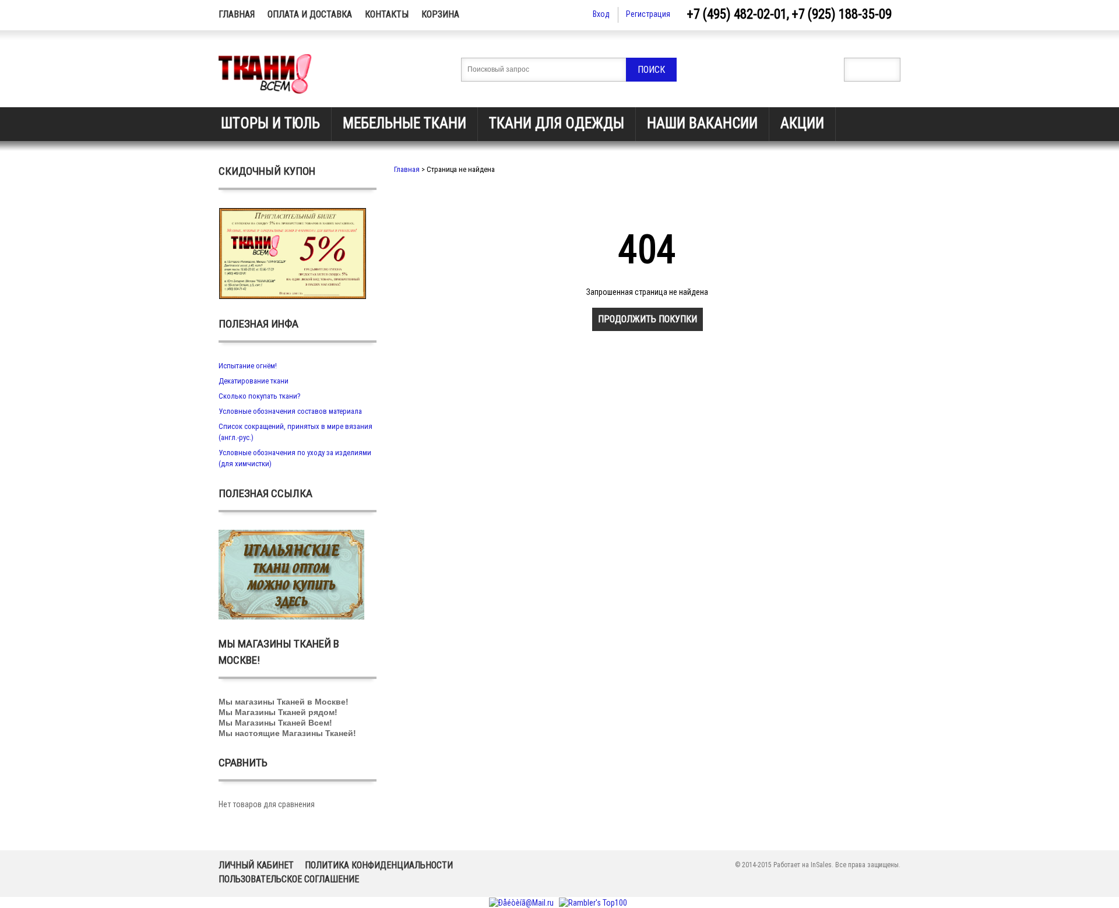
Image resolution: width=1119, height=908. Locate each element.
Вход (601, 14)
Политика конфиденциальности (379, 865)
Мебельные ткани (404, 123)
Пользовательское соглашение (289, 879)
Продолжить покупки (647, 319)
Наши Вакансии (702, 123)
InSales (821, 865)
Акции (802, 123)
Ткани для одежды (556, 123)
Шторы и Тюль (270, 123)
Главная (237, 14)
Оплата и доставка (310, 14)
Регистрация (648, 14)
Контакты (387, 14)
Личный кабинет (256, 865)
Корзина (440, 14)
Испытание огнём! (248, 365)
